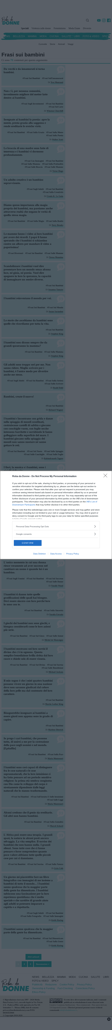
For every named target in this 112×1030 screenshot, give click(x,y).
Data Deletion (39, 554)
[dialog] (56, 515)
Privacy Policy (72, 554)
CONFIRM (28, 543)
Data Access (56, 554)
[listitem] (56, 526)
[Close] (106, 476)
